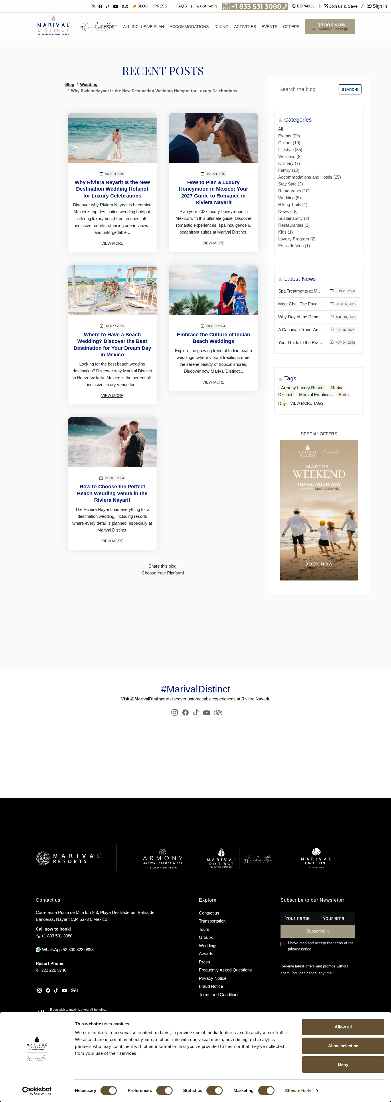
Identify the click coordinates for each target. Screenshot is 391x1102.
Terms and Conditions (219, 994)
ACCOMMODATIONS (189, 26)
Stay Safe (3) (290, 183)
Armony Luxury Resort (302, 387)
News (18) (288, 211)
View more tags (306, 403)
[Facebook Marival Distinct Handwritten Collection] (100, 6)
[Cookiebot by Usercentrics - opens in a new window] (37, 1091)
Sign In (379, 6)
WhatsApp (67, 949)
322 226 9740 (53, 970)
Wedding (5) (289, 197)
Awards (206, 953)
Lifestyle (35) (290, 149)
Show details (298, 1090)
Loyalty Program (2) (296, 238)
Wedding (89, 84)
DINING (221, 26)
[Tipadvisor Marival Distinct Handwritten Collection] (217, 712)
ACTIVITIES (245, 26)
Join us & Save (343, 6)
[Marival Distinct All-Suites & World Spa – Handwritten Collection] (240, 858)
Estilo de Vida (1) (294, 245)
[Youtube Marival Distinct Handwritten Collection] (115, 6)
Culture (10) (289, 142)
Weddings (208, 945)
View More (112, 243)
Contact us (209, 913)
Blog (69, 84)
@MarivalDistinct (147, 698)
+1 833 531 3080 (56, 935)
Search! (350, 89)
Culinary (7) (289, 163)
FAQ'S (181, 6)
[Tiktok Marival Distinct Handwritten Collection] (107, 6)
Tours (204, 929)
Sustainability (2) (293, 218)
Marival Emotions (315, 394)
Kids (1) (285, 232)
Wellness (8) (290, 156)
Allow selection (343, 1045)
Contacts (208, 6)
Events (269, 26)
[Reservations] (255, 6)
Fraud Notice (211, 986)
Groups (206, 937)
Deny (343, 1064)
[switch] (164, 1090)
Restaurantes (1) (294, 225)
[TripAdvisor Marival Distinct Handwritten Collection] (125, 6)
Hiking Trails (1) (292, 204)
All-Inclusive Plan (143, 26)
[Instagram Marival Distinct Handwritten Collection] (92, 6)
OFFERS (291, 26)
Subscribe (316, 931)
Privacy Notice (212, 978)
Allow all (343, 1026)
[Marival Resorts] (68, 858)
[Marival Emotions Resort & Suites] (316, 858)
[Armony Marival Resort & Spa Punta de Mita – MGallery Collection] (162, 858)
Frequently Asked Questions (225, 969)
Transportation (212, 921)
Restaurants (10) (294, 190)
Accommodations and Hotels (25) (309, 177)
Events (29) (289, 135)
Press (160, 6)
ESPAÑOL (305, 6)
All (280, 129)
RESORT (109, 26)
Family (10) (288, 170)
